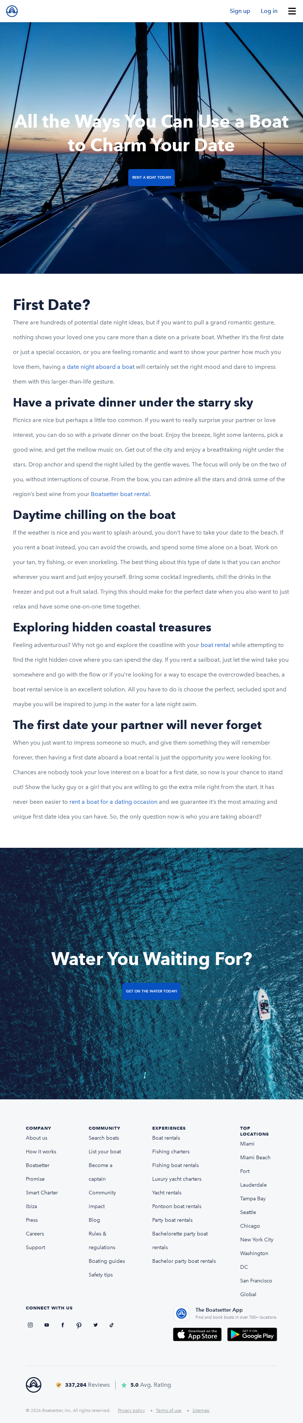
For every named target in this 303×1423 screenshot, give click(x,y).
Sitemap (201, 1410)
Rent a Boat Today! (151, 177)
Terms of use (168, 1410)
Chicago (250, 1226)
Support (35, 1247)
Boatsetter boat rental (120, 494)
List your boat (105, 1152)
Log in (269, 10)
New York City (256, 1240)
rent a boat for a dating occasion (113, 801)
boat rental (216, 644)
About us (36, 1138)
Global (248, 1294)
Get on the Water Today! (151, 991)
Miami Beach (255, 1157)
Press (32, 1220)
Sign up (240, 10)
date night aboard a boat (101, 366)
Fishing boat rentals (175, 1165)
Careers (35, 1234)
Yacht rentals (166, 1193)
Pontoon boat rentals (176, 1206)
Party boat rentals (172, 1220)
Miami (247, 1144)
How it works (41, 1152)
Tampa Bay (253, 1199)
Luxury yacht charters (176, 1179)
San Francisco (256, 1281)
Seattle (248, 1212)
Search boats (104, 1138)
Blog (94, 1220)
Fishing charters (171, 1152)
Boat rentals (166, 1138)
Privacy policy (131, 1410)
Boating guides (107, 1261)
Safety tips (101, 1275)
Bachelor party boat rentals (184, 1261)
